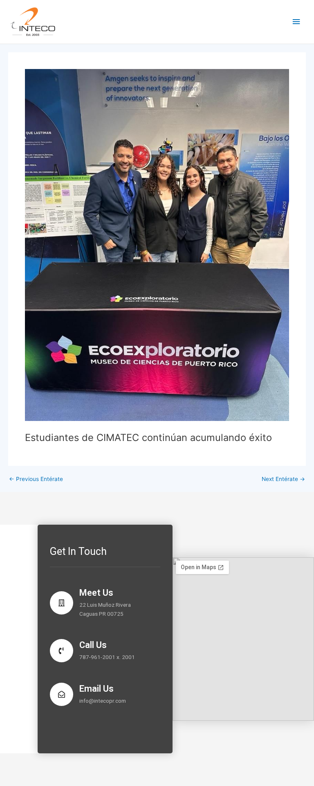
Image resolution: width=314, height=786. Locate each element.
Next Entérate (283, 479)
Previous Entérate (36, 479)
